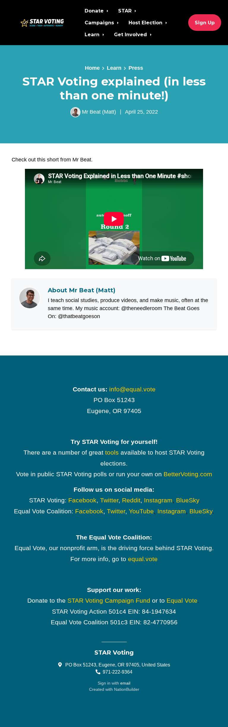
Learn (93, 34)
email (125, 683)
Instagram (158, 500)
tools (112, 452)
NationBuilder (126, 689)
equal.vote (143, 559)
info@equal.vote (132, 389)
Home (92, 68)
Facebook (82, 500)
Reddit (131, 500)
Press (136, 68)
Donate (95, 11)
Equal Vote (182, 600)
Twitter (109, 500)
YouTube (141, 511)
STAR (125, 11)
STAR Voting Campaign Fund (108, 600)
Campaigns (100, 23)
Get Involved (131, 34)
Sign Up (205, 23)
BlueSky (187, 500)
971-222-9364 (117, 671)
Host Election (146, 23)
